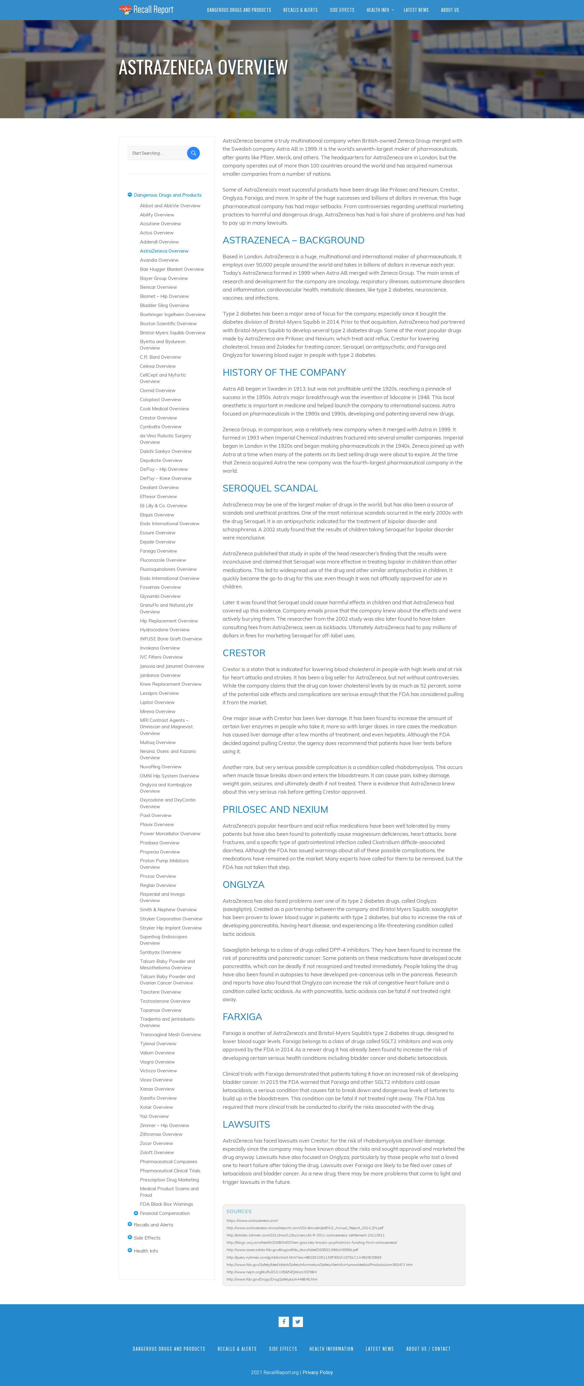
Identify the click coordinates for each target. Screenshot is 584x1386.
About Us (450, 10)
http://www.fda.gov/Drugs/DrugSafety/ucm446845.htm (272, 1279)
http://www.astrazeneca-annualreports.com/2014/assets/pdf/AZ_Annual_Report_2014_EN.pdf (305, 1228)
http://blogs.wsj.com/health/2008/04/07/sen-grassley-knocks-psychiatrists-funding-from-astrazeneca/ (312, 1242)
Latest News (416, 10)
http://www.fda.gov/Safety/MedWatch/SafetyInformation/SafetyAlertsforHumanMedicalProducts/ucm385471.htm (320, 1264)
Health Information (332, 1349)
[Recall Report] (146, 9)
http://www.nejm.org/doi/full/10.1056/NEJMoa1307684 (272, 1272)
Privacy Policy (318, 1372)
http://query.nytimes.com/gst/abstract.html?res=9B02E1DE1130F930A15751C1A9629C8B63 (304, 1257)
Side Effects (342, 10)
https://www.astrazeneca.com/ (252, 1220)
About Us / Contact (428, 1349)
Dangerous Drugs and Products (239, 10)
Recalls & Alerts (300, 10)
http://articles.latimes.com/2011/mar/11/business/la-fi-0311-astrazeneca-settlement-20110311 (306, 1235)
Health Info (378, 10)
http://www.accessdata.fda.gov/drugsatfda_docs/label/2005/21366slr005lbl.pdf (292, 1249)
